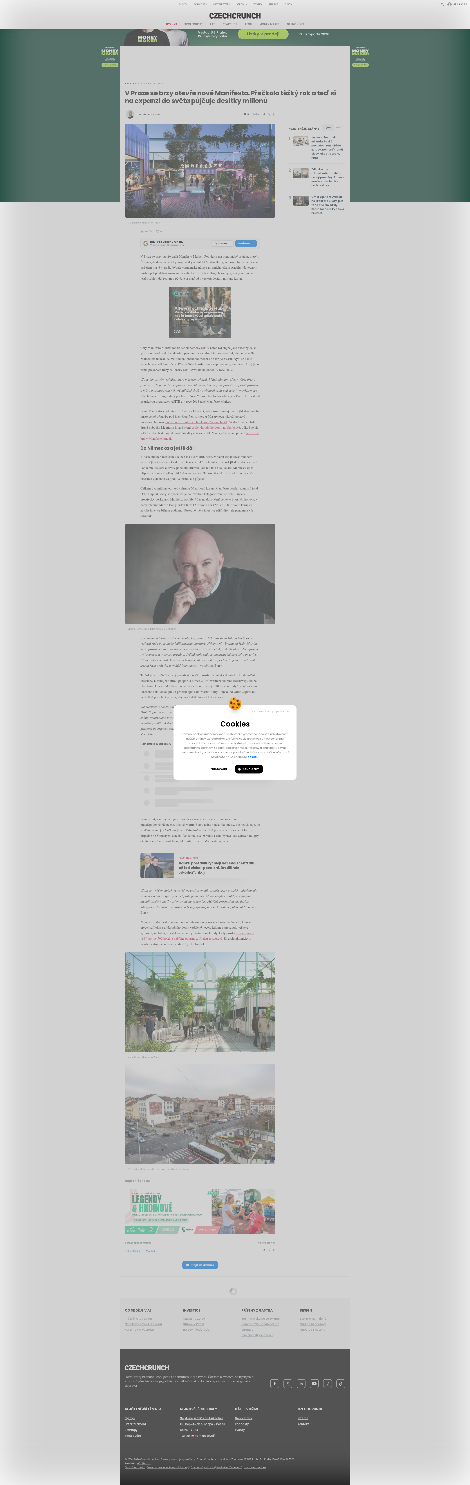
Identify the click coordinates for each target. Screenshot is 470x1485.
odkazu (253, 757)
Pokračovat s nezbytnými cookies (270, 711)
